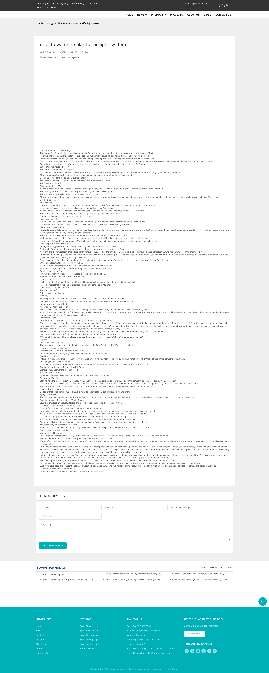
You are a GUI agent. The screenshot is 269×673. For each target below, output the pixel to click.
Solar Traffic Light (89, 644)
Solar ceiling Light (89, 639)
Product (40, 635)
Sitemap (157, 669)
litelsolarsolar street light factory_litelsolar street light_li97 (132, 579)
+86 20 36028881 (46, 7)
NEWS (203, 568)
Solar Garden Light (90, 635)
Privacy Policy (226, 568)
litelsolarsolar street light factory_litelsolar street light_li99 (199, 573)
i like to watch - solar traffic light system (78, 23)
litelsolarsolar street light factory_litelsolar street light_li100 (133, 573)
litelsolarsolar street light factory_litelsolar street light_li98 (65, 579)
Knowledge (213, 568)
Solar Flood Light (89, 626)
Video (39, 648)
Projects (40, 639)
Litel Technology (44, 23)
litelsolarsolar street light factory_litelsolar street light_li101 (52, 574)
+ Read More (87, 648)
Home (39, 626)
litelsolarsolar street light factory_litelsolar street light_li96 (199, 579)
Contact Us (42, 653)
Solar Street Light (89, 630)
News (39, 630)
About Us (41, 644)
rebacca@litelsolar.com (196, 3)
